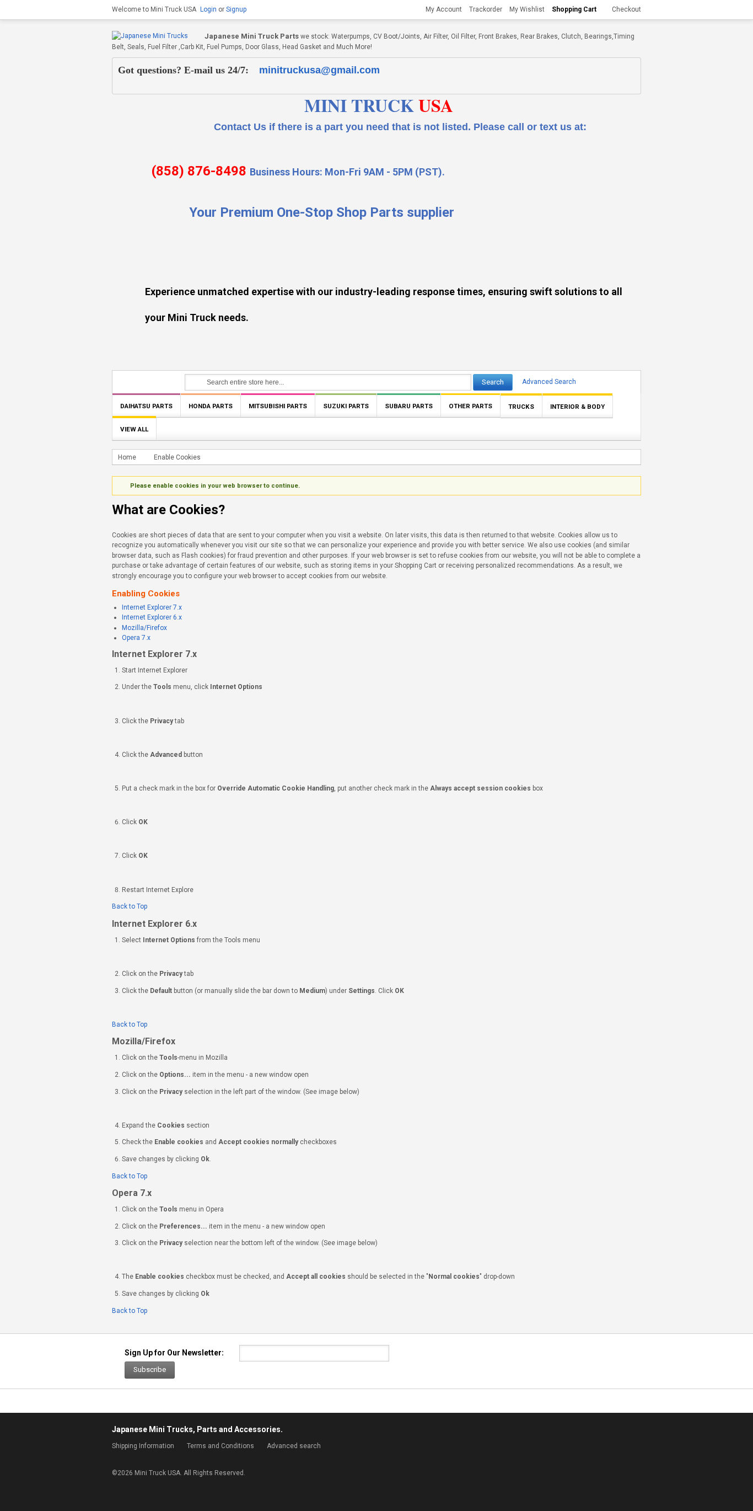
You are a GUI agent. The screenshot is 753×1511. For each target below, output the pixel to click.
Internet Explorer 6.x (152, 617)
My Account (444, 9)
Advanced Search (549, 382)
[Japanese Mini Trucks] (150, 36)
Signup (236, 9)
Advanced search (294, 1446)
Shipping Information (143, 1446)
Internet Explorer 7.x (152, 607)
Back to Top (129, 906)
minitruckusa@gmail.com (319, 70)
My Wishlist (527, 9)
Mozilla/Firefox (144, 628)
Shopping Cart (574, 9)
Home (127, 457)
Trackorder (485, 9)
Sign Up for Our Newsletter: (174, 1352)
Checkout (626, 9)
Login (208, 9)
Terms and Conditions (220, 1446)
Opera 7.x (136, 638)
